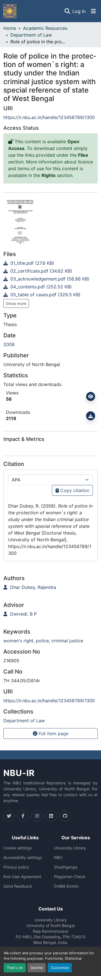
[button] (9, 11)
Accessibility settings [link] (22, 858)
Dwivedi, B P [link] (23, 614)
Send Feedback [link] (17, 886)
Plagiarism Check (70, 877)
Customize (60, 968)
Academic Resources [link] (45, 28)
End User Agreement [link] (22, 877)
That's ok (15, 968)
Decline (37, 968)
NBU (58, 858)
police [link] (42, 640)
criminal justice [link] (67, 640)
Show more (16, 303)
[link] (50, 263)
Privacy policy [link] (16, 867)
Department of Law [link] (31, 35)
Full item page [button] (52, 733)
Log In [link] (79, 11)
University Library (70, 848)
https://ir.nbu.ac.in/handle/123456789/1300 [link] (49, 117)
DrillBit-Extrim (66, 886)
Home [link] (9, 28)
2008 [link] (9, 344)
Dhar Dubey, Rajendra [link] (32, 587)
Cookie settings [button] (17, 848)
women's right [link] (18, 640)
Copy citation (74, 490)
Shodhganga (65, 867)
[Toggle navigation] (93, 11)
